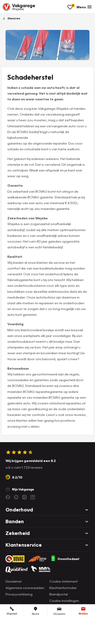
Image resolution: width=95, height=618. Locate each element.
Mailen (83, 613)
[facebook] (8, 497)
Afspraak (11, 613)
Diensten (13, 18)
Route (35, 613)
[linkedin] (32, 497)
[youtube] (16, 497)
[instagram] (24, 497)
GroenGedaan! (68, 559)
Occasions (59, 613)
